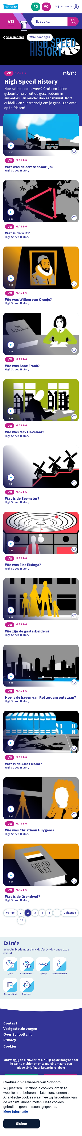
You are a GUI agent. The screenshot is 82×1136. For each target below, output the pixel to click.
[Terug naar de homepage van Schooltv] (10, 6)
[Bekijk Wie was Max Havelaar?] (41, 409)
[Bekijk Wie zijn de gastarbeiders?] (41, 608)
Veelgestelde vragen (20, 1028)
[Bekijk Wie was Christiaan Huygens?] (41, 808)
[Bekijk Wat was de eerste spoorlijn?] (41, 144)
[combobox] (49, 21)
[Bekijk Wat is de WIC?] (41, 210)
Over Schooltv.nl (17, 1034)
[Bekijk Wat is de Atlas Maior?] (41, 741)
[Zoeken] (73, 21)
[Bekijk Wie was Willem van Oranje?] (41, 277)
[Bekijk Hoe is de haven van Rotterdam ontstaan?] (41, 675)
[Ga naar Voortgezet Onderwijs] (12, 21)
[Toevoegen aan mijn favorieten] (74, 151)
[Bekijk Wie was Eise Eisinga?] (41, 542)
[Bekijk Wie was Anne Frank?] (41, 343)
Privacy (9, 1040)
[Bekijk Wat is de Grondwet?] (41, 874)
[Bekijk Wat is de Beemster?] (41, 476)
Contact (10, 1023)
